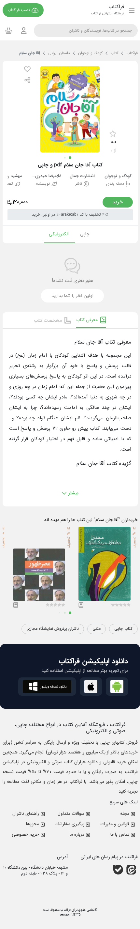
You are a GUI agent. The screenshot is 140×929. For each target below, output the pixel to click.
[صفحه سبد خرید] (9, 30)
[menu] (132, 10)
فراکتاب (65, 909)
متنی (96, 629)
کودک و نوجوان (118, 176)
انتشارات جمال (82, 176)
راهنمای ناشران (25, 813)
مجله (124, 813)
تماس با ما (119, 834)
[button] (27, 69)
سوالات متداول (71, 813)
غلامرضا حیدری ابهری (46, 176)
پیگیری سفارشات (69, 824)
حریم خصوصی (25, 834)
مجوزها (32, 824)
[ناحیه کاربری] (24, 30)
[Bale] (118, 869)
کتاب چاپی (123, 629)
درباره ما (77, 834)
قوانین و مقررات (114, 824)
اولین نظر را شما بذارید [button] (72, 295)
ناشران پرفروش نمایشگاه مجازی (53, 629)
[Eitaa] (131, 869)
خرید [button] (117, 202)
